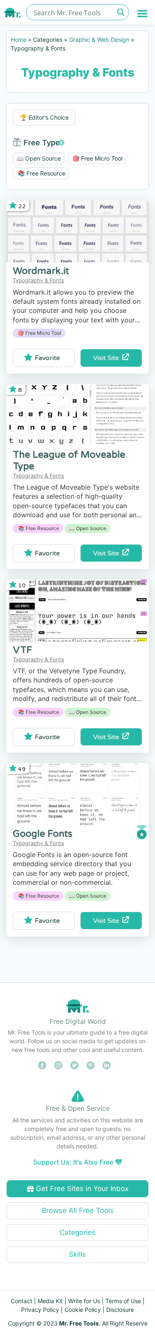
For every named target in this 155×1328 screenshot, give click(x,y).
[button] (142, 13)
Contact (21, 1300)
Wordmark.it (41, 271)
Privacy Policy (40, 1309)
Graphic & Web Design (99, 39)
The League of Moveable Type (69, 460)
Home (18, 39)
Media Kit (50, 1300)
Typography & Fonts (38, 280)
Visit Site (107, 358)
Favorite (47, 358)
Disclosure (120, 1309)
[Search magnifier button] (121, 12)
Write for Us (84, 1300)
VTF (22, 650)
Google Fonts (42, 834)
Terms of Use (123, 1300)
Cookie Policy (82, 1309)
